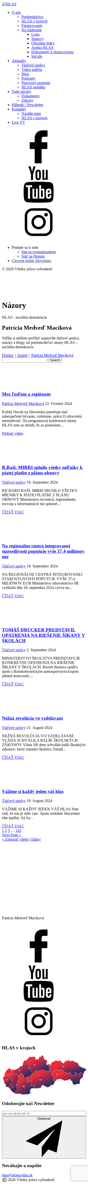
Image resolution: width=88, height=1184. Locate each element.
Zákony (27, 100)
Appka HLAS (42, 47)
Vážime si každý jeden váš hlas (33, 791)
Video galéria (32, 69)
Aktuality (19, 61)
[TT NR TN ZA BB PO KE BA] (44, 1094)
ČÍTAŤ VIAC (13, 512)
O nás (16, 12)
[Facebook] (38, 164)
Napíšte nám (31, 113)
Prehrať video (12, 433)
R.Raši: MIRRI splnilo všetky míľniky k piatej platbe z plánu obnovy (42, 470)
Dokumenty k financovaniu (52, 52)
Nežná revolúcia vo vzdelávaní (32, 718)
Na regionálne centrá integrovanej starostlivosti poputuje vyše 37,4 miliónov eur (43, 551)
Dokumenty (31, 96)
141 (19, 830)
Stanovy (37, 39)
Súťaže (36, 56)
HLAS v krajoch (34, 21)
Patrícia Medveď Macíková (23, 404)
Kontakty (19, 109)
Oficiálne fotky (43, 43)
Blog (25, 74)
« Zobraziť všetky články (21, 839)
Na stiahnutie (32, 30)
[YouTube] (38, 201)
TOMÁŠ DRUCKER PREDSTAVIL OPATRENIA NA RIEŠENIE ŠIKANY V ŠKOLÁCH (43, 635)
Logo (35, 34)
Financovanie (32, 25)
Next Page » (11, 835)
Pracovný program (36, 83)
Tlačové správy (33, 65)
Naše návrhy (21, 91)
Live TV (18, 122)
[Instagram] (38, 239)
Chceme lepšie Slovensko (31, 261)
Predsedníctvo (32, 17)
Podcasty (28, 78)
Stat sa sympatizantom (39, 252)
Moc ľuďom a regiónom (26, 394)
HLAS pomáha (33, 87)
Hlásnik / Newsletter (27, 105)
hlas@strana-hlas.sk (17, 1175)
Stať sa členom (33, 256)
